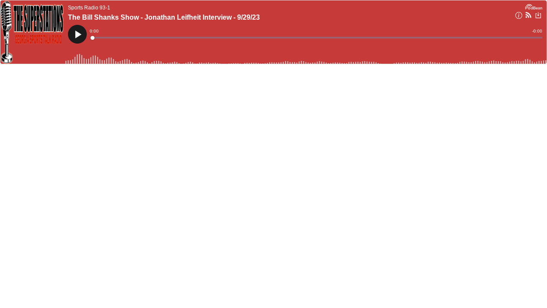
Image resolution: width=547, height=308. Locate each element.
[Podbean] (533, 6)
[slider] (316, 37)
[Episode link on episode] (32, 32)
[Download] (538, 16)
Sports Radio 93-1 (89, 8)
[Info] (518, 16)
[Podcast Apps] (528, 16)
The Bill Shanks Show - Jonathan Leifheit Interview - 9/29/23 (164, 17)
